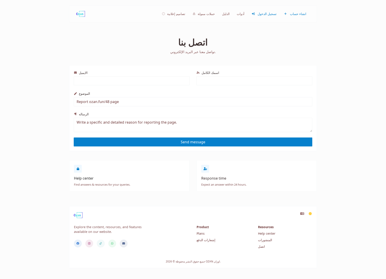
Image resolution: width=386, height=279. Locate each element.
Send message (193, 142)
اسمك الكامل (210, 73)
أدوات (240, 14)
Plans (201, 233)
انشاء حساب (297, 14)
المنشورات (265, 240)
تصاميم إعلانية (175, 14)
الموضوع (84, 93)
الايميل (83, 73)
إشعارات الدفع (206, 240)
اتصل (261, 246)
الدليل (226, 14)
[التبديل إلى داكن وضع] (310, 214)
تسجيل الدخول (267, 14)
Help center (266, 233)
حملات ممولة (206, 14)
